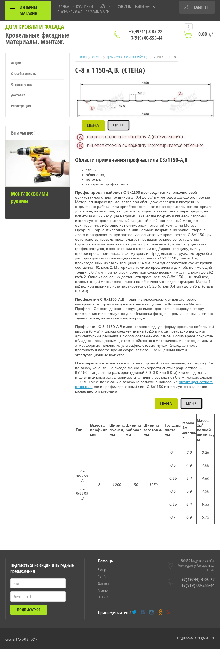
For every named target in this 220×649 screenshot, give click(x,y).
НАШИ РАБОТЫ (145, 6)
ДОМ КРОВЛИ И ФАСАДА (34, 27)
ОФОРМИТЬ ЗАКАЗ (69, 11)
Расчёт (102, 576)
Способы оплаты (24, 73)
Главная (82, 56)
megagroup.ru (206, 637)
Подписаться (29, 609)
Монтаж (103, 590)
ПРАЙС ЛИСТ (105, 6)
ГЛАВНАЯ (63, 6)
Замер (102, 569)
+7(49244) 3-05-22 (145, 31)
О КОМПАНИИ (83, 6)
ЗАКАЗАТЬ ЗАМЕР (97, 11)
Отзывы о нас (21, 84)
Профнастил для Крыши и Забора (125, 56)
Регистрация (21, 105)
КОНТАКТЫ (124, 6)
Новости (103, 596)
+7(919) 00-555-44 (145, 38)
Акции (16, 62)
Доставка (18, 95)
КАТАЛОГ (96, 56)
